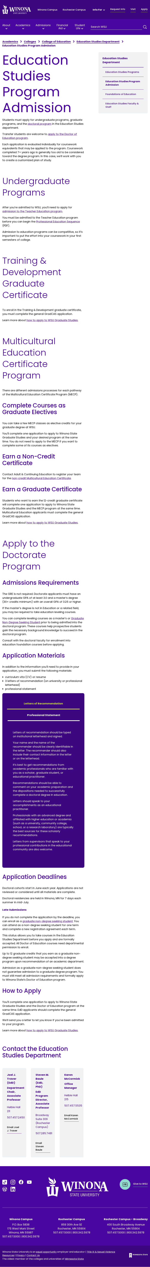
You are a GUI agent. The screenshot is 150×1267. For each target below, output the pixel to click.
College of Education (56, 41)
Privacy (20, 1255)
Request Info (117, 9)
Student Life (80, 27)
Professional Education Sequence (58, 221)
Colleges (30, 41)
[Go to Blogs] (4, 1189)
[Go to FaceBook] (21, 1182)
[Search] (145, 27)
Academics (23, 25)
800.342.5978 (30, 1236)
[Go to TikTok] (4, 1182)
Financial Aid (62, 27)
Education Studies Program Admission (122, 83)
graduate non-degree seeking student (47, 921)
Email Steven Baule (40, 1146)
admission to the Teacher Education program (32, 211)
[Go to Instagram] (13, 1182)
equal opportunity (46, 1252)
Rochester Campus (74, 9)
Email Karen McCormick (71, 1117)
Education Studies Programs (122, 72)
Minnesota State (74, 1259)
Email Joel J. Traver (13, 1129)
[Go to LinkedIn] (13, 1189)
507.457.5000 (11, 1236)
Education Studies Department (98, 41)
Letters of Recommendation (43, 703)
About (6, 25)
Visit (133, 9)
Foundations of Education (120, 94)
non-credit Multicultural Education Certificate (41, 478)
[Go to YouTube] (29, 1182)
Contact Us (33, 1255)
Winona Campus (47, 9)
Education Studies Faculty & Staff (122, 105)
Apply (144, 9)
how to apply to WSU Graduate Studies (52, 320)
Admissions (43, 25)
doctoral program (39, 124)
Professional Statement (43, 715)
